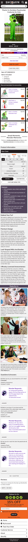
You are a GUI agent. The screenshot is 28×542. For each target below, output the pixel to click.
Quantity (23, 55)
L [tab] (13, 159)
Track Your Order (8, 527)
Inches (7, 179)
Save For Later (14, 68)
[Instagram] (14, 497)
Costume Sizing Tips (14, 182)
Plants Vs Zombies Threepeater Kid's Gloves (13, 124)
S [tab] (6, 159)
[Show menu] (2, 2)
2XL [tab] (22, 159)
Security (3, 536)
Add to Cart (14, 64)
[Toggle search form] (22, 2)
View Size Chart (14, 60)
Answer (4, 403)
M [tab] (10, 159)
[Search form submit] (25, 6)
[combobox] (12, 6)
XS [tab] (3, 159)
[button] (26, 2)
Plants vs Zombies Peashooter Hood (13, 112)
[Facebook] (7, 497)
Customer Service (7, 530)
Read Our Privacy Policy (14, 517)
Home (5, 520)
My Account (7, 523)
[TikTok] (21, 497)
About (3, 533)
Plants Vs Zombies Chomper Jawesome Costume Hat (13, 91)
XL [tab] (17, 159)
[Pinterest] (10, 497)
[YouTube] (17, 497)
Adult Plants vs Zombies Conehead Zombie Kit (13, 102)
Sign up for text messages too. (10, 511)
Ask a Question (14, 476)
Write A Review (6, 488)
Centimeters (21, 179)
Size (3, 55)
